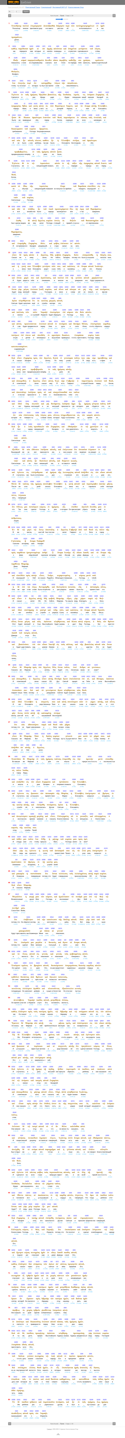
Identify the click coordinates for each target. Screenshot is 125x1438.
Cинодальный (46, 7)
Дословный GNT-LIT (60, 7)
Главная (49, 1429)
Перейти (26, 11)
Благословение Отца (76, 7)
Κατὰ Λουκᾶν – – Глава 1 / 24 (61, 16)
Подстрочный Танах (32, 7)
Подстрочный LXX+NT (16, 7)
